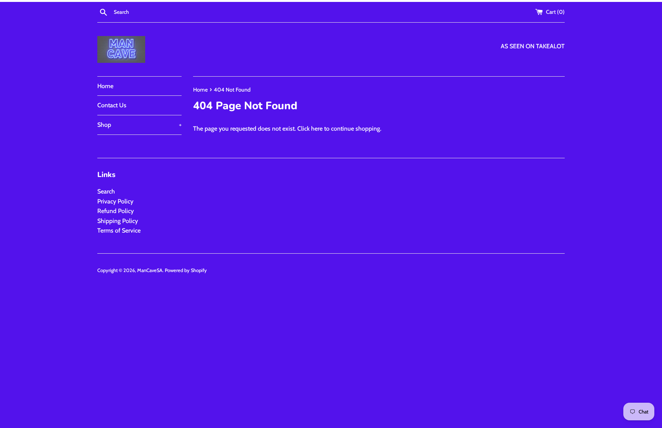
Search (106, 191)
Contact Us (111, 105)
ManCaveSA (149, 270)
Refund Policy (115, 211)
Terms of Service (119, 230)
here (317, 128)
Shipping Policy (117, 221)
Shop (139, 124)
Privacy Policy (115, 201)
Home (105, 86)
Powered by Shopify (186, 270)
